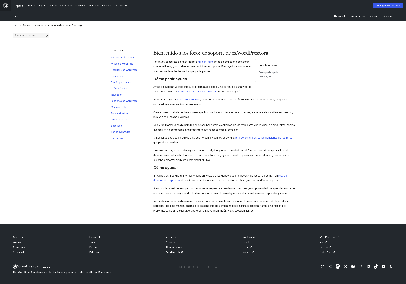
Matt (323, 242)
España (46, 267)
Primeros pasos (119, 119)
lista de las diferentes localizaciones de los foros (263, 137)
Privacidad (18, 252)
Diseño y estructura (121, 82)
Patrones (94, 252)
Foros (16, 16)
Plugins (93, 247)
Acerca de (18, 237)
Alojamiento (19, 247)
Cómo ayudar (266, 76)
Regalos (248, 252)
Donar (247, 247)
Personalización (119, 113)
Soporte (170, 242)
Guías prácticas (119, 88)
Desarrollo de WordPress (124, 69)
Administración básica (122, 57)
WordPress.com (329, 237)
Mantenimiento (119, 107)
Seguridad (116, 125)
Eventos (247, 242)
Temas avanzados (120, 131)
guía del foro (205, 61)
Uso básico (117, 138)
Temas (92, 242)
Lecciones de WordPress (124, 100)
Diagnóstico (117, 76)
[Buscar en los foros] (46, 35)
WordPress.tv (174, 252)
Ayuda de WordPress (122, 63)
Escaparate (95, 237)
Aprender (171, 237)
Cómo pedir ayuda (268, 72)
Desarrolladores (174, 247)
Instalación (116, 94)
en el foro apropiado (188, 99)
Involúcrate (249, 237)
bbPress (325, 247)
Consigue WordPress (388, 5)
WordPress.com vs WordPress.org (197, 91)
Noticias (17, 242)
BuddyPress (327, 252)
